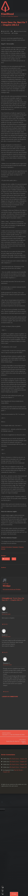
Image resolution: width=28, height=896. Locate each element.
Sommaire (15, 547)
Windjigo (15, 33)
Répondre (5, 624)
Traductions (7, 33)
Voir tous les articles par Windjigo (12, 589)
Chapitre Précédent (6, 547)
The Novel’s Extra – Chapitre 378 (18, 758)
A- (3, 894)
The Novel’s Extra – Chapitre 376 (18, 764)
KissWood (7, 14)
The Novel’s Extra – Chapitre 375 (18, 767)
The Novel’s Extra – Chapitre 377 (18, 761)
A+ (3, 887)
